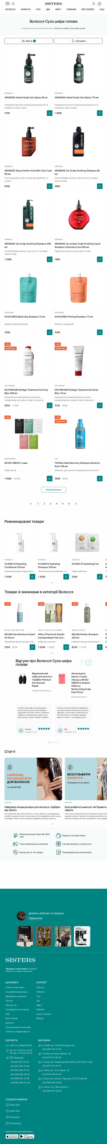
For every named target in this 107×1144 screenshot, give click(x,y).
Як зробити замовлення (17, 992)
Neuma (7, 630)
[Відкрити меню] (7, 4)
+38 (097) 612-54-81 (19, 1062)
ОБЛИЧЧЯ (25, 9)
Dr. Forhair (9, 386)
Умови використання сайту (18, 1027)
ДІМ (48, 9)
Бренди (40, 1018)
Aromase (8, 93)
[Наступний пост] (85, 936)
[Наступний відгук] (88, 662)
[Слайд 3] (52, 742)
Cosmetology (15, 1123)
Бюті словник (12, 1018)
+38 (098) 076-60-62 (52, 1091)
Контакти (10, 1023)
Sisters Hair (14, 1105)
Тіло (38, 996)
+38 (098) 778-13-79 (51, 1049)
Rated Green (9, 459)
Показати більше (53, 489)
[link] (99, 4)
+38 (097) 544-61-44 (51, 1074)
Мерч (39, 1005)
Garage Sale (10, 348)
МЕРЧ (58, 9)
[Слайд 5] (56, 742)
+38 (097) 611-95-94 (51, 1057)
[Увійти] (94, 4)
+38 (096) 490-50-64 (20, 1082)
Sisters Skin (14, 1111)
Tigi (56, 459)
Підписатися (35, 918)
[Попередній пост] (21, 936)
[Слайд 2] (50, 742)
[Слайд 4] (54, 742)
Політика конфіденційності (18, 1031)
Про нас (9, 1000)
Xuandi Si (8, 560)
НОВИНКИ (71, 9)
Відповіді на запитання (16, 996)
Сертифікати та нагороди (17, 1009)
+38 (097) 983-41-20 (19, 1070)
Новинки (40, 1009)
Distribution (14, 1117)
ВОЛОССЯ (10, 9)
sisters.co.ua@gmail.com (21, 1045)
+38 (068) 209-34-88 (52, 1082)
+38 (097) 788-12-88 (19, 1066)
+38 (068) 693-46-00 (20, 1074)
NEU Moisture (18, 630)
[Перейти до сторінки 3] (55, 582)
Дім (38, 1000)
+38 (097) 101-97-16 (51, 1066)
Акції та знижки (44, 1014)
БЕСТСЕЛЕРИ (88, 9)
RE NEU (82, 630)
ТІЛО (38, 9)
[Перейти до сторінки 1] (51, 582)
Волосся (40, 987)
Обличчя (41, 992)
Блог (8, 1014)
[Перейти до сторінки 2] (53, 582)
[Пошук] (13, 4)
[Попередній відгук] (82, 662)
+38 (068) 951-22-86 (19, 1078)
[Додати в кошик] (49, 113)
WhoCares (9, 313)
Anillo (41, 630)
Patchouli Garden (54, 630)
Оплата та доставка (15, 987)
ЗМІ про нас (11, 1005)
